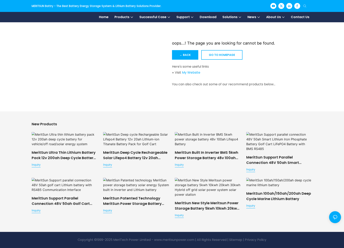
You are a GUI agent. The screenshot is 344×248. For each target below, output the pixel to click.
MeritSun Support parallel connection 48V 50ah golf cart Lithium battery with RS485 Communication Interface (61, 201)
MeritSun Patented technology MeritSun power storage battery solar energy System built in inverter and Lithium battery (132, 201)
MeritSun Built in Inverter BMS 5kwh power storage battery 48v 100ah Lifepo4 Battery (206, 155)
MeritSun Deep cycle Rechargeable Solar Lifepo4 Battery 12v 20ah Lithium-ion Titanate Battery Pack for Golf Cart (135, 155)
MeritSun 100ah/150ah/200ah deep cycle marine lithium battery (278, 196)
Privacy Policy (255, 239)
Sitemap (235, 239)
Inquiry (36, 164)
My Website (191, 72)
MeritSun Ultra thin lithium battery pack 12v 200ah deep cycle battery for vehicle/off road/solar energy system (64, 155)
